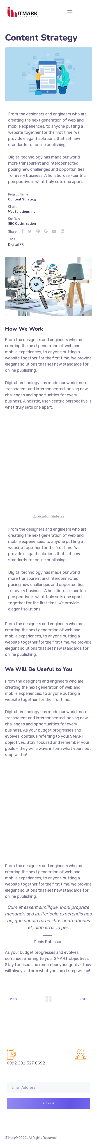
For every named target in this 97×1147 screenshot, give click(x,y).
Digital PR (16, 244)
